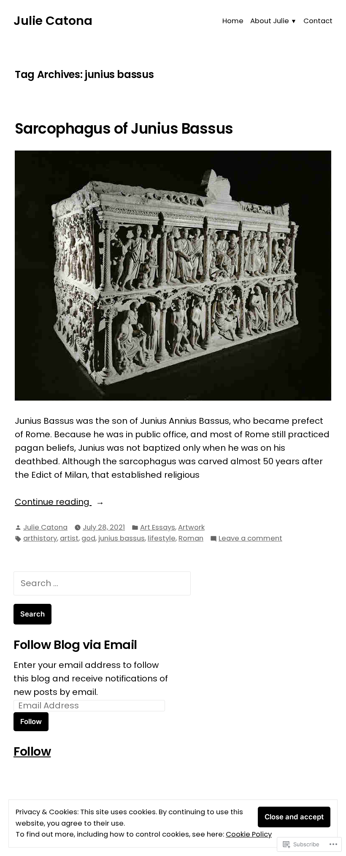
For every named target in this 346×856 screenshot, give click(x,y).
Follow (31, 721)
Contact (317, 21)
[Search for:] (102, 583)
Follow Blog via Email (75, 644)
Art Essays (157, 527)
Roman (190, 538)
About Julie (269, 21)
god (88, 538)
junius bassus (121, 538)
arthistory (40, 538)
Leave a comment (250, 538)
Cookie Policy (249, 834)
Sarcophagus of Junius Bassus (124, 128)
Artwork (191, 527)
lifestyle (162, 538)
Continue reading (53, 502)
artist (69, 538)
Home (232, 21)
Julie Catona (53, 20)
